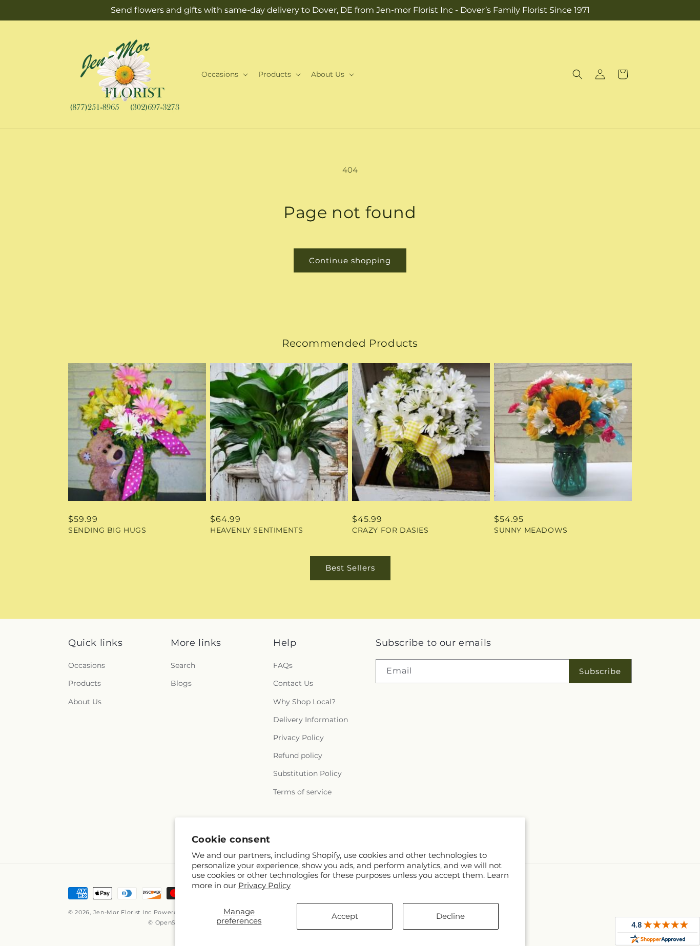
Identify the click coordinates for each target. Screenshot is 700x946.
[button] (223, 74)
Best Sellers (350, 568)
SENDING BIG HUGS (107, 530)
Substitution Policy (307, 773)
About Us (84, 701)
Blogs (181, 683)
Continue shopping (350, 260)
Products (84, 683)
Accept (345, 916)
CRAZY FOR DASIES (390, 530)
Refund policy (297, 755)
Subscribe (600, 671)
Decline (450, 916)
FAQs (283, 665)
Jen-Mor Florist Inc (122, 912)
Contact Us (293, 683)
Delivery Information (310, 719)
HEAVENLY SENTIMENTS (256, 530)
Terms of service (302, 791)
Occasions (86, 665)
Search (183, 665)
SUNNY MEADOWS (531, 530)
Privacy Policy (264, 885)
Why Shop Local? (304, 701)
